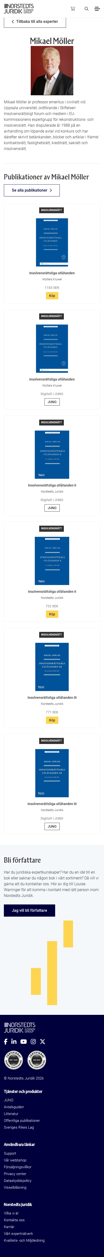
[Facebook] (7, 1042)
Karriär (9, 1227)
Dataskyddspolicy (17, 1180)
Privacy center (15, 1174)
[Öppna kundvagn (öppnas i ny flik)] (73, 9)
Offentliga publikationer (22, 1120)
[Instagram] (35, 1042)
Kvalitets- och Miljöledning (24, 1240)
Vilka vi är (11, 1213)
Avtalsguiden (14, 1107)
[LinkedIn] (15, 1042)
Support (10, 1153)
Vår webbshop (15, 1160)
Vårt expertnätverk (18, 1233)
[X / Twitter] (44, 1042)
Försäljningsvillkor (17, 1167)
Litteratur (11, 1114)
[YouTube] (25, 1042)
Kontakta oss (14, 1220)
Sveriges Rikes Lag (19, 1127)
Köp (52, 296)
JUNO (52, 402)
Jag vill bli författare (29, 910)
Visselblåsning (15, 1187)
